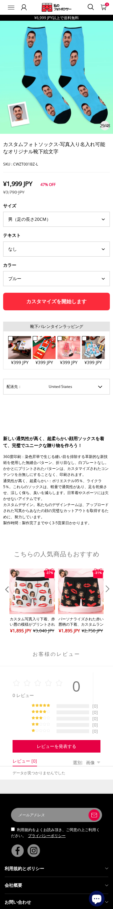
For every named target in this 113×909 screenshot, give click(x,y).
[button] (6, 601)
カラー (9, 265)
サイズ (9, 206)
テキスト (12, 235)
